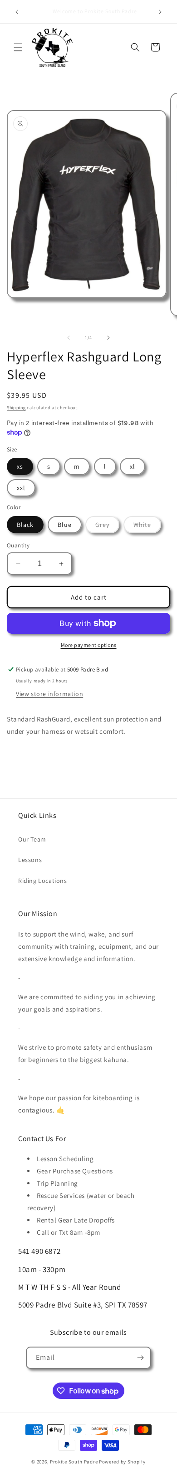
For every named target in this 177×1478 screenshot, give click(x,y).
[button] (18, 47)
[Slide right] (108, 338)
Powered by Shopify (122, 1461)
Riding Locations (42, 881)
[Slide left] (69, 338)
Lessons (30, 860)
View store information (49, 694)
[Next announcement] (160, 12)
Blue (65, 525)
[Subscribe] (140, 1358)
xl (132, 466)
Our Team (32, 839)
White (147, 526)
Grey (107, 526)
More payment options (89, 644)
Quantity (18, 545)
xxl (21, 488)
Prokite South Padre (74, 1461)
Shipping (16, 408)
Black (25, 525)
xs (20, 466)
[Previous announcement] (17, 12)
